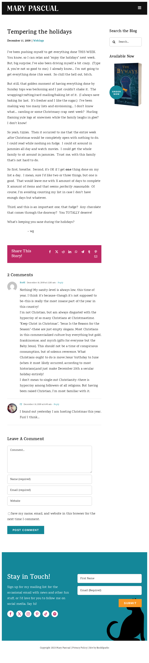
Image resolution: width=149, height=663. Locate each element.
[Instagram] (28, 614)
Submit (130, 603)
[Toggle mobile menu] (140, 8)
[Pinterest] (37, 614)
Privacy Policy (79, 648)
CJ (21, 404)
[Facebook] (10, 614)
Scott (22, 283)
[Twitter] (19, 614)
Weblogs (38, 41)
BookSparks (103, 648)
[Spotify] (54, 614)
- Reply (59, 282)
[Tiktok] (46, 614)
